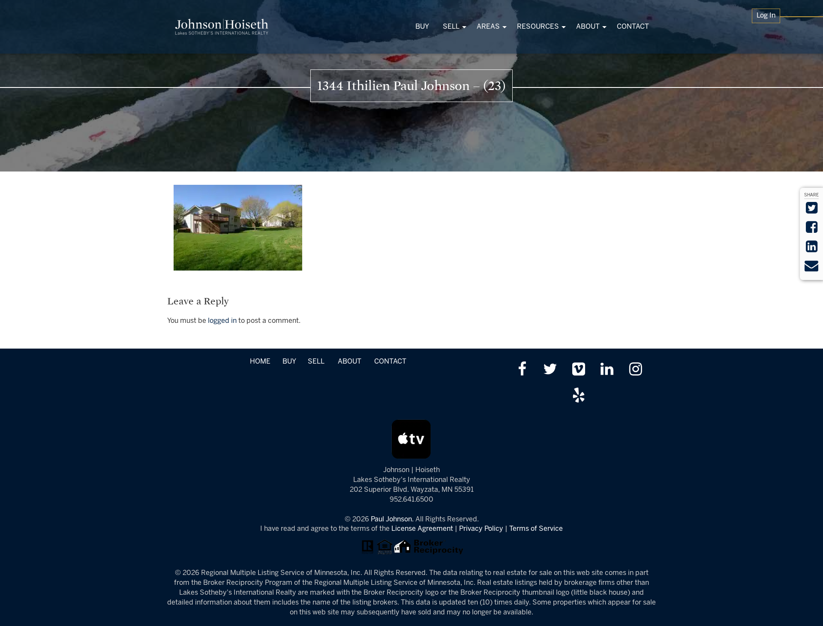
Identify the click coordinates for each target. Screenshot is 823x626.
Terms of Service (536, 529)
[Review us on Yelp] (578, 396)
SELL (316, 361)
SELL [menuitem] (451, 27)
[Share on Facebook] (811, 230)
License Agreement (422, 529)
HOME (260, 361)
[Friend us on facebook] (522, 370)
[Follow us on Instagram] (635, 370)
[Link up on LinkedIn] (607, 370)
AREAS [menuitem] (488, 27)
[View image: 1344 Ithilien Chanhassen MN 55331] (238, 227)
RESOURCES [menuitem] (538, 27)
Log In (766, 15)
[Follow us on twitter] (550, 370)
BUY (289, 361)
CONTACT (390, 361)
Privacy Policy (481, 529)
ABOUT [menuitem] (588, 27)
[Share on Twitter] (811, 211)
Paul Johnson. (392, 519)
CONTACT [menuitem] (633, 27)
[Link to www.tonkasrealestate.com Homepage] (221, 27)
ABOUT (349, 361)
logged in (222, 321)
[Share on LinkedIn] (811, 249)
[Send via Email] (811, 268)
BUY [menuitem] (422, 27)
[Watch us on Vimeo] (578, 370)
